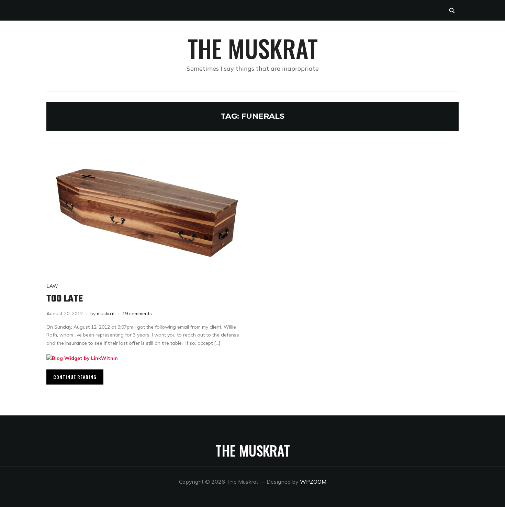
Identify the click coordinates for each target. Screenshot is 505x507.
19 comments (137, 313)
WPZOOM (313, 481)
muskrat (106, 313)
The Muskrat (253, 48)
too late (64, 299)
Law (52, 286)
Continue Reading (75, 376)
